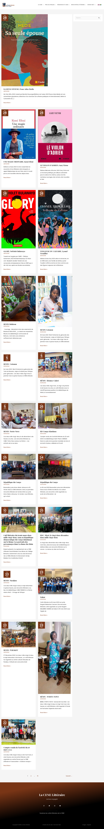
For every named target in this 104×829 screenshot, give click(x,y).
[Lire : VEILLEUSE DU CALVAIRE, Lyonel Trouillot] (55, 219)
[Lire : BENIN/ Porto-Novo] (18, 416)
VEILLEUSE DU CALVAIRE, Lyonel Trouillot (53, 252)
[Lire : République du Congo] (18, 466)
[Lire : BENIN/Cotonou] (55, 301)
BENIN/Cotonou (46, 330)
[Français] (99, 4)
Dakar (42, 597)
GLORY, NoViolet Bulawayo (14, 251)
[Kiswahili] (101, 4)
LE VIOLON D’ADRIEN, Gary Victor (54, 165)
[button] (43, 4)
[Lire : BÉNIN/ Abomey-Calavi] (55, 365)
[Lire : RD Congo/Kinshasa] (55, 416)
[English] (98, 4)
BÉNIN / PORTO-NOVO (49, 697)
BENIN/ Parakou (10, 580)
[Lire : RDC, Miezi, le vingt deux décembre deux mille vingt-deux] (55, 519)
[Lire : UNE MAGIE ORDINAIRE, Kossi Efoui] (18, 134)
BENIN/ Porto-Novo (11, 431)
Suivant (69, 776)
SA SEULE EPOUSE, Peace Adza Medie (19, 89)
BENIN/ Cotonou (10, 364)
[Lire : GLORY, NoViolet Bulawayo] (18, 219)
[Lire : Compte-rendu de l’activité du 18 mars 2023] (18, 732)
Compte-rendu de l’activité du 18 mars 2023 (17, 748)
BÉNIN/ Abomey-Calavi (49, 380)
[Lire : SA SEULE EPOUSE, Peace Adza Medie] (24, 50)
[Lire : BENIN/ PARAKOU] (18, 634)
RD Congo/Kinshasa (48, 431)
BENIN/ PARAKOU (11, 650)
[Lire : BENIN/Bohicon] (18, 298)
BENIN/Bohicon (10, 324)
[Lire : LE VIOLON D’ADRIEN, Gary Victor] (55, 136)
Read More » (7, 103)
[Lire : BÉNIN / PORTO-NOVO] (54, 658)
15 (37, 776)
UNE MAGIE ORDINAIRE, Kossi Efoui (18, 162)
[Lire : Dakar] (55, 581)
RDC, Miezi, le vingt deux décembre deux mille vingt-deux (54, 536)
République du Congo (12, 482)
